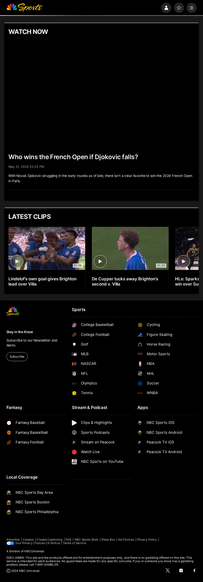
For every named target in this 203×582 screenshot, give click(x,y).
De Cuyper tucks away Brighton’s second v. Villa (125, 281)
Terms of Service (74, 543)
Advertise (13, 539)
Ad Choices (126, 539)
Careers (28, 539)
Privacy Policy (147, 539)
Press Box (108, 539)
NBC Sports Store (87, 539)
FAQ (68, 539)
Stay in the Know (19, 332)
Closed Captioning (49, 539)
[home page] (24, 8)
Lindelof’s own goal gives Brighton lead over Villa (42, 281)
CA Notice (53, 543)
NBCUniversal (34, 551)
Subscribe (17, 356)
